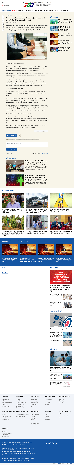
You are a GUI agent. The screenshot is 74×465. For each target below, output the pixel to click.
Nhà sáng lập (19, 399)
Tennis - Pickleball (35, 423)
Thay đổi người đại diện (28, 139)
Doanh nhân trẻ (19, 406)
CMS (60, 463)
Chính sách (61, 399)
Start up (47, 400)
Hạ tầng (61, 402)
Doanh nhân (20, 10)
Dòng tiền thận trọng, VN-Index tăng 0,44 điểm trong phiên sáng (35, 176)
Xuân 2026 (5, 428)
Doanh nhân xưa (20, 404)
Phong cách (4, 414)
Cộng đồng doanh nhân (7, 402)
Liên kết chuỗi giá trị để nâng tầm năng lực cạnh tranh (55, 304)
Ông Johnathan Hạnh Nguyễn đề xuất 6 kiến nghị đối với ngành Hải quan (61, 232)
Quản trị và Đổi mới (28, 10)
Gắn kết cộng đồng (20, 416)
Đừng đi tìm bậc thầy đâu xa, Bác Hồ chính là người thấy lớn (46, 259)
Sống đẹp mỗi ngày (35, 414)
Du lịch (60, 417)
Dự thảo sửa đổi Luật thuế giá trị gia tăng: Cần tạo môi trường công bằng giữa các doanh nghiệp (36, 210)
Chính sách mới (5, 399)
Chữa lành (33, 416)
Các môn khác (34, 425)
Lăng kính (47, 404)
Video (11, 241)
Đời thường (53, 349)
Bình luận (4, 400)
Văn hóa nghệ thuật (63, 416)
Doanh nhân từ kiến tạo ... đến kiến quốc (7, 434)
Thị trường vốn (62, 400)
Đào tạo (32, 406)
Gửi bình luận (12, 149)
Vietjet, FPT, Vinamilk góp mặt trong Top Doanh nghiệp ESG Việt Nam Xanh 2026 (65, 21)
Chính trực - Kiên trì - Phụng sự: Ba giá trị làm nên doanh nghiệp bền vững (65, 42)
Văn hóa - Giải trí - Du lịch (65, 412)
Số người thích (45, 153)
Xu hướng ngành (5, 404)
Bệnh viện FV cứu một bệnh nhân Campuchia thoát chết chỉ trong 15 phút (60, 368)
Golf (31, 421)
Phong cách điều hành (21, 402)
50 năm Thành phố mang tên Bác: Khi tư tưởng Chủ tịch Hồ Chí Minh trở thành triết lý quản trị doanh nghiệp (60, 288)
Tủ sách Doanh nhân (6, 416)
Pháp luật (21, 15)
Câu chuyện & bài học (21, 407)
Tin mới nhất (7, 5)
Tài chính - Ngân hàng (49, 10)
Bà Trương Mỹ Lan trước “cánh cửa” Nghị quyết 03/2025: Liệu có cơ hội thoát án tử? (12, 210)
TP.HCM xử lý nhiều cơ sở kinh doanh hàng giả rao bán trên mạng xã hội (36, 232)
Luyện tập (33, 418)
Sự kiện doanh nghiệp (22, 411)
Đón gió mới (4, 431)
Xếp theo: (34, 153)
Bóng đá (32, 419)
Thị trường (47, 402)
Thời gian (39, 153)
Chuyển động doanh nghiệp (22, 414)
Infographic (28, 241)
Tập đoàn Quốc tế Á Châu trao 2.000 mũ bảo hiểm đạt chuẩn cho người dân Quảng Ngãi (56, 376)
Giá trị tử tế (4, 418)
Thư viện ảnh (21, 241)
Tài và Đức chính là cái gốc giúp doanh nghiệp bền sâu (64, 259)
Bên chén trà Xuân (6, 436)
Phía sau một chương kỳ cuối (58, 329)
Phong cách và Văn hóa (60, 10)
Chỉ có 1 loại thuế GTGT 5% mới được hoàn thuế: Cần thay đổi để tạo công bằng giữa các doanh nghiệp (13, 233)
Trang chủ (8, 15)
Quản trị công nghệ (35, 400)
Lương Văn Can (5, 419)
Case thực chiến (34, 402)
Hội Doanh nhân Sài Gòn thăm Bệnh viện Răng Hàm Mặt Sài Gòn (36, 162)
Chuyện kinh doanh (38, 10)
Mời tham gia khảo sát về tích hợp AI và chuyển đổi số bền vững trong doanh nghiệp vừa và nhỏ (64, 28)
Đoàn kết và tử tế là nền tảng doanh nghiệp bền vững (65, 34)
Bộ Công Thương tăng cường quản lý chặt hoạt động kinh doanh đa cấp (60, 210)
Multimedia (5, 241)
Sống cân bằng (35, 411)
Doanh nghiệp (11, 139)
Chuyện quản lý (34, 404)
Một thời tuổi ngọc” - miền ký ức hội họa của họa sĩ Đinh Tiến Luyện (56, 383)
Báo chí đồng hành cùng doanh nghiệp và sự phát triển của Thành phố (64, 49)
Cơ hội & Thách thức (49, 399)
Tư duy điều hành (34, 399)
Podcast (15, 241)
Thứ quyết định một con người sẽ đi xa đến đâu (55, 341)
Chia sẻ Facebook (12, 135)
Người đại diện (19, 139)
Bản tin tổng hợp (5, 406)
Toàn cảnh (14, 10)
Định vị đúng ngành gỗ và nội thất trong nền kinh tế (56, 295)
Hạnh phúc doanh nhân (21, 400)
